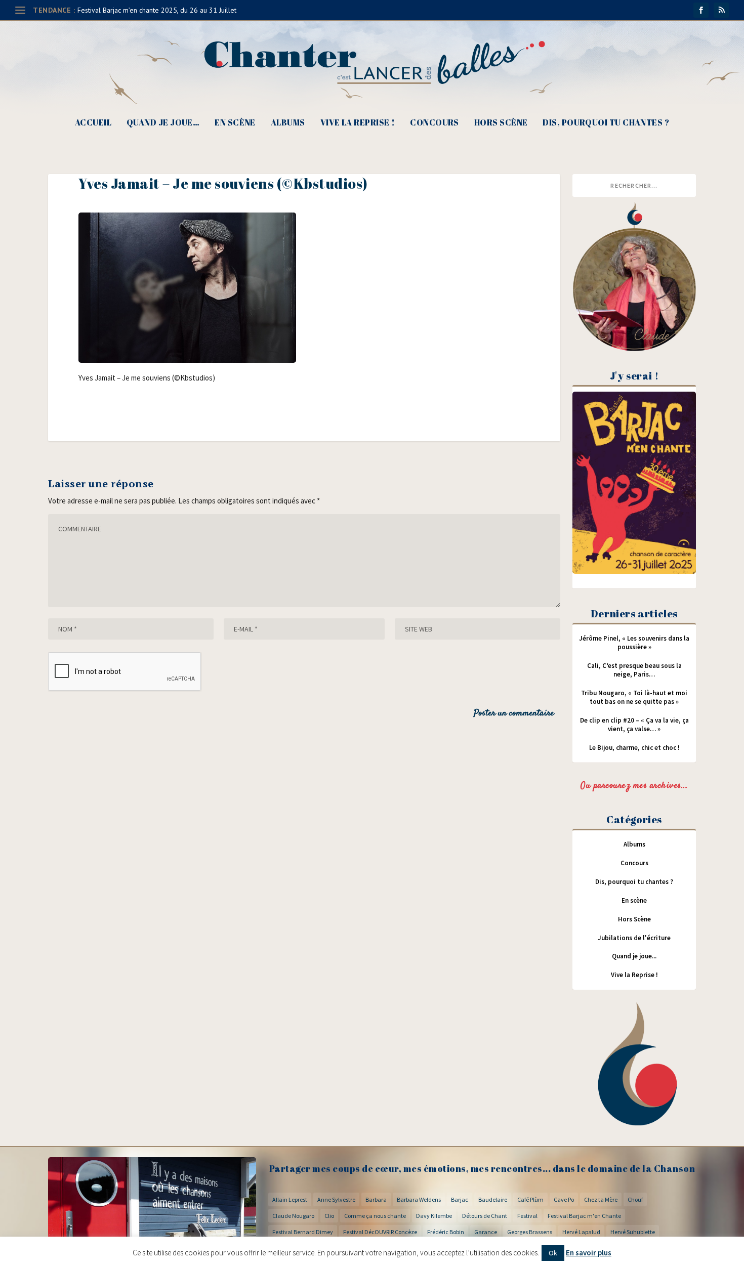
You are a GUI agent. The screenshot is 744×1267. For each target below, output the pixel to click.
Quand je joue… (163, 123)
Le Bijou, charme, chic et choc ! (634, 747)
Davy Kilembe (434, 1215)
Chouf (635, 1199)
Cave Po (564, 1199)
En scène (235, 123)
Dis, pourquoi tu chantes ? (606, 123)
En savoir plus (588, 1252)
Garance (485, 1232)
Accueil (93, 123)
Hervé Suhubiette (632, 1232)
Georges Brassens (529, 1232)
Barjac (459, 1199)
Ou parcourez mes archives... (634, 785)
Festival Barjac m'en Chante (584, 1215)
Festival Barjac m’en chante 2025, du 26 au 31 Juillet (156, 10)
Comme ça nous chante (375, 1215)
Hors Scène (501, 123)
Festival (527, 1215)
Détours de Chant (484, 1215)
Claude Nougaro (293, 1215)
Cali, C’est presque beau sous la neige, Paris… (634, 670)
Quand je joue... (634, 956)
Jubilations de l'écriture (634, 938)
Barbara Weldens (419, 1199)
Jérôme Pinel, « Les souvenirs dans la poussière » (634, 642)
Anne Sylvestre (336, 1199)
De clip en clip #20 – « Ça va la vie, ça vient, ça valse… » (634, 724)
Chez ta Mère (600, 1199)
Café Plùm (530, 1199)
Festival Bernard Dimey (302, 1232)
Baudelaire (492, 1199)
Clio (329, 1215)
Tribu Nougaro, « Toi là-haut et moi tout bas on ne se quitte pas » (634, 697)
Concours (434, 123)
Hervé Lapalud (581, 1232)
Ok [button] (553, 1252)
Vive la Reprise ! (357, 123)
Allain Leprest (289, 1199)
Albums (288, 123)
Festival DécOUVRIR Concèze (380, 1232)
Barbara (376, 1199)
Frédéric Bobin (445, 1232)
